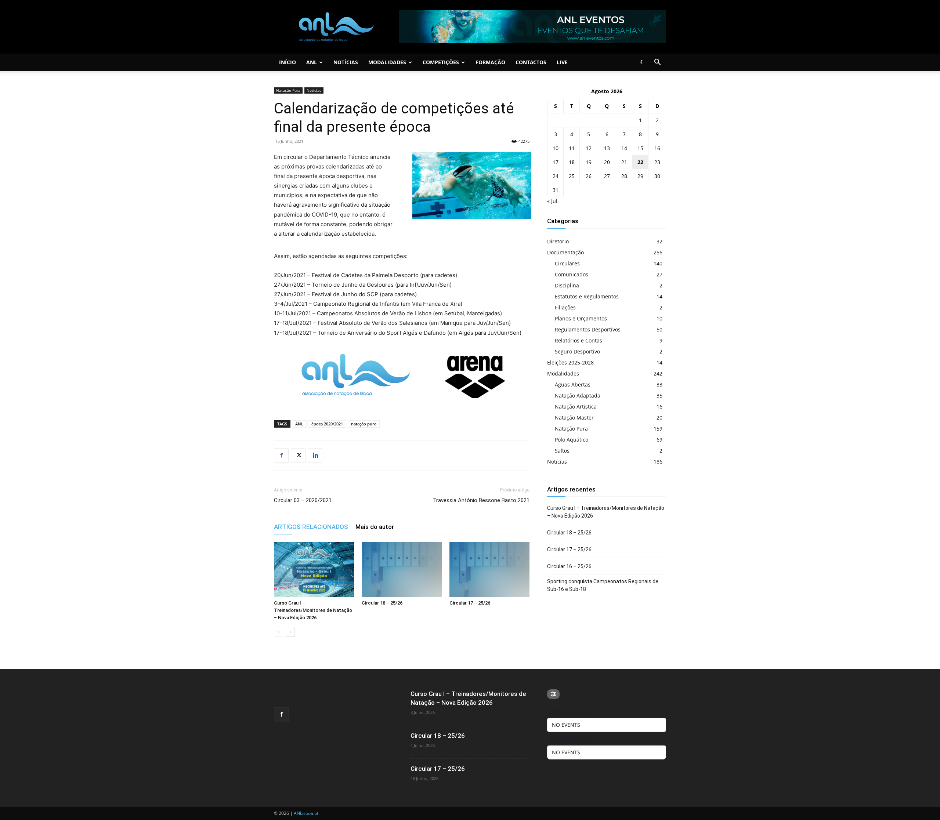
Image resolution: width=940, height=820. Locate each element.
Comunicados (571, 274)
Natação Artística (576, 406)
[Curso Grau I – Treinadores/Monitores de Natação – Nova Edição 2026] (314, 569)
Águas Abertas (572, 384)
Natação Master (574, 417)
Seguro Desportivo (577, 351)
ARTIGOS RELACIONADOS (311, 526)
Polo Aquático (571, 439)
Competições (441, 62)
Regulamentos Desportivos (588, 329)
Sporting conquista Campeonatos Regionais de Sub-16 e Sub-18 (602, 585)
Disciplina (567, 285)
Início (287, 62)
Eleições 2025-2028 (570, 362)
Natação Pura (288, 90)
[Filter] (553, 694)
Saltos (562, 450)
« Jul (552, 200)
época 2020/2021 (327, 424)
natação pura (363, 424)
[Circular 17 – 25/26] (489, 569)
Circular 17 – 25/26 (469, 603)
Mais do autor (374, 526)
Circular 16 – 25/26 (569, 566)
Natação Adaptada (577, 395)
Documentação (565, 252)
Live (562, 62)
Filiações (565, 307)
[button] (657, 62)
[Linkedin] (315, 455)
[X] (298, 455)
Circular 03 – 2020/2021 (303, 500)
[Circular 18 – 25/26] (402, 569)
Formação (490, 62)
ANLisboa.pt (306, 813)
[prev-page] (278, 632)
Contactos (531, 62)
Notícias (345, 62)
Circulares (567, 263)
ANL (311, 62)
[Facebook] (641, 62)
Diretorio (558, 241)
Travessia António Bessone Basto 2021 (481, 500)
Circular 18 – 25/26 (382, 603)
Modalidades (387, 62)
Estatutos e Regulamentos (587, 296)
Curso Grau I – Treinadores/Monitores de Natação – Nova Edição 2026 (313, 610)
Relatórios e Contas (578, 340)
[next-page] (290, 632)
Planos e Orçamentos (581, 318)
